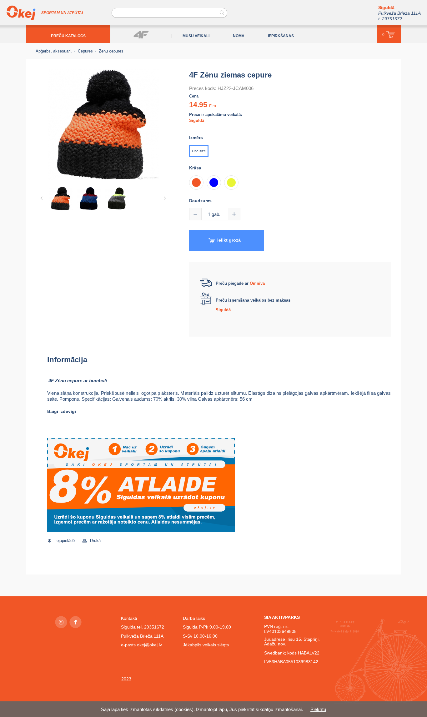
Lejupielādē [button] (64, 540)
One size (199, 151)
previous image (41, 198)
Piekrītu (318, 709)
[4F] (141, 34)
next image (164, 198)
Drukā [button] (95, 540)
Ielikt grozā (229, 240)
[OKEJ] (21, 12)
